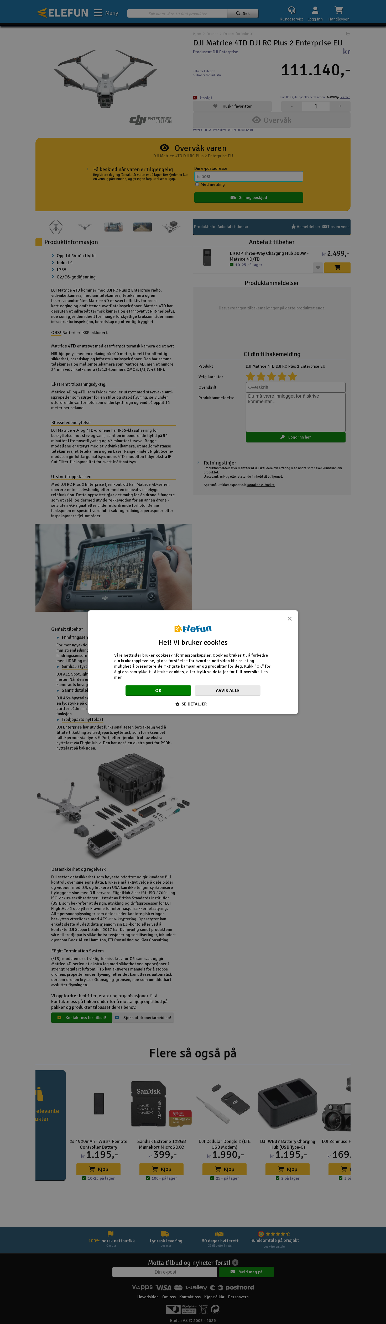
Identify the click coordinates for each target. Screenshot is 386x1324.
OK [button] (158, 690)
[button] (193, 704)
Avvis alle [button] (228, 690)
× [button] (289, 620)
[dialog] (193, 662)
